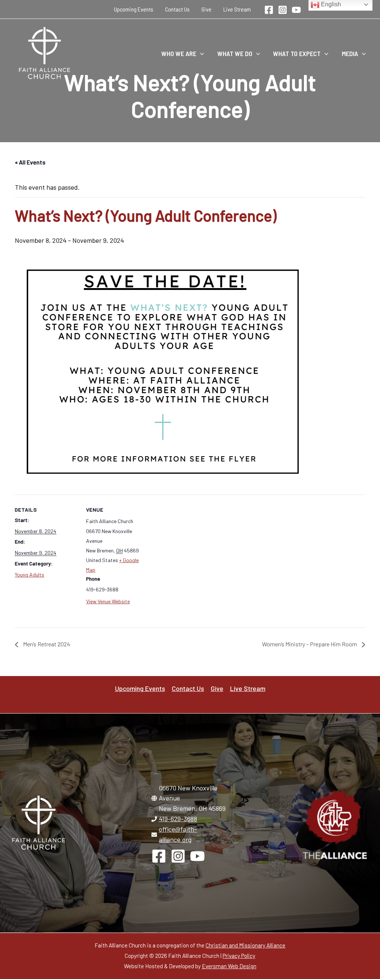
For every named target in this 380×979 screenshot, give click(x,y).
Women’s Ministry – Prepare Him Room (310, 643)
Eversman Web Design (229, 966)
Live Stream (237, 9)
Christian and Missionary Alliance (245, 945)
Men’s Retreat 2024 (46, 643)
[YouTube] (296, 9)
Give (207, 9)
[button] (200, 53)
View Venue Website (108, 601)
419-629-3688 (178, 819)
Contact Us (177, 9)
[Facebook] (268, 9)
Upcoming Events (133, 9)
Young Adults (29, 574)
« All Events (30, 162)
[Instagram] (282, 9)
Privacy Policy (239, 955)
